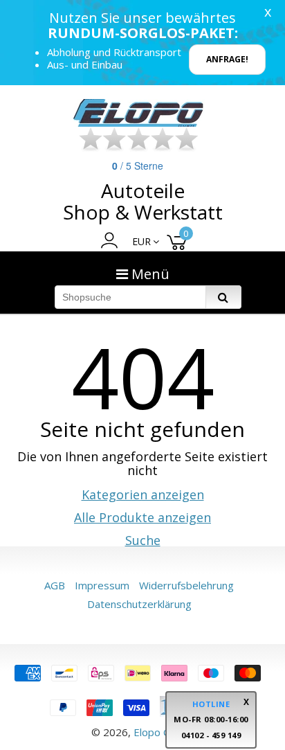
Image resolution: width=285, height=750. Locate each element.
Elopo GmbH (164, 732)
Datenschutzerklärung (139, 604)
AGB (54, 585)
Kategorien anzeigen (143, 494)
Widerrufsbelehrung (186, 585)
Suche (142, 540)
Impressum (102, 585)
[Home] (139, 113)
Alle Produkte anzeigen (142, 517)
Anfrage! (227, 59)
